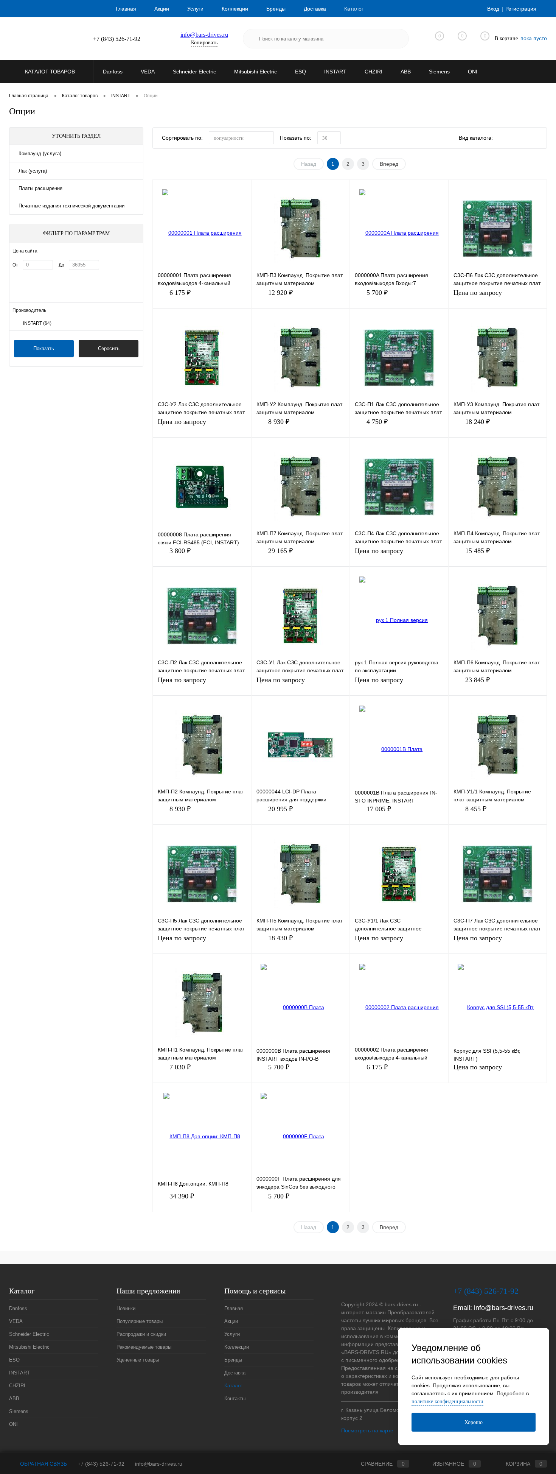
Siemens (18, 1411)
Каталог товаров (50, 72)
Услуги (195, 9)
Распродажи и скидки (141, 1334)
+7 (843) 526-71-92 (101, 1464)
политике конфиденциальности (447, 1401)
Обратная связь (43, 1464)
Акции (161, 9)
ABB (14, 1398)
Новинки (125, 1308)
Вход (493, 9)
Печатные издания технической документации (71, 206)
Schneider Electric (29, 1334)
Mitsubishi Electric (29, 1347)
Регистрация (520, 9)
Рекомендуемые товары (143, 1347)
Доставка (315, 9)
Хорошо (473, 1422)
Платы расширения (40, 188)
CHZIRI (17, 1385)
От (15, 265)
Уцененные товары (137, 1360)
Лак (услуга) (33, 171)
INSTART (37, 323)
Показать (43, 348)
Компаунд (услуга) (40, 153)
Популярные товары (139, 1321)
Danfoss (18, 1308)
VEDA (16, 1321)
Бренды (276, 9)
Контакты (234, 1398)
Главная (126, 9)
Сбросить (109, 348)
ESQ (14, 1360)
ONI (13, 1424)
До (61, 265)
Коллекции (235, 9)
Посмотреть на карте (367, 1430)
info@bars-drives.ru (204, 34)
